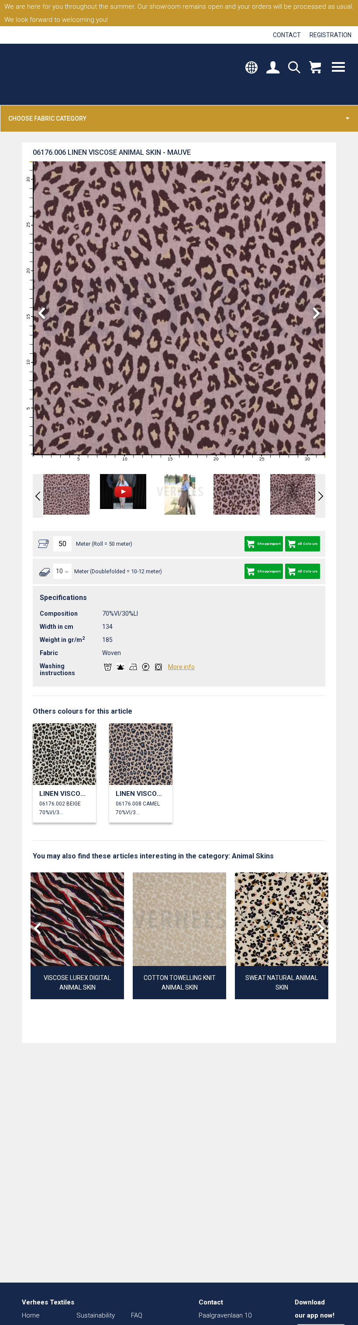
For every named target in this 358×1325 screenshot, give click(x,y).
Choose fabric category (47, 118)
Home (31, 1315)
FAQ (136, 1315)
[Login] (272, 68)
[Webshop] (315, 68)
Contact (287, 34)
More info (181, 666)
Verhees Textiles (47, 74)
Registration (330, 34)
